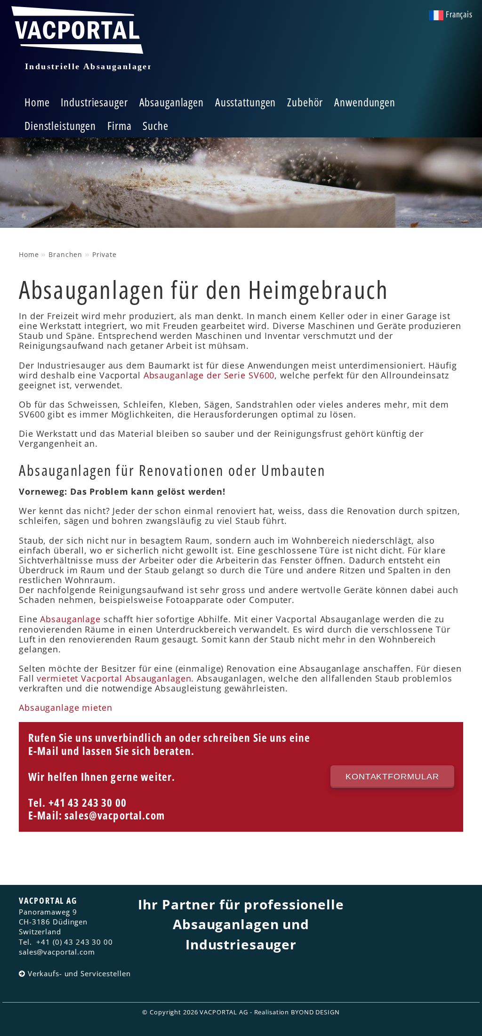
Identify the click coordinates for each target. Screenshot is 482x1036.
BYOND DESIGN (315, 1012)
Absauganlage (70, 619)
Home (37, 102)
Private (104, 254)
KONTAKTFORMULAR (392, 776)
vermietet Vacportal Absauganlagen (114, 678)
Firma (119, 125)
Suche (155, 125)
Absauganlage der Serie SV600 (209, 375)
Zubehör (305, 102)
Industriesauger (94, 102)
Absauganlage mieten (65, 707)
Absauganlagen (171, 102)
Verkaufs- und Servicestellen (74, 973)
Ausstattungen (245, 102)
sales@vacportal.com (114, 815)
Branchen (65, 254)
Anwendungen (364, 102)
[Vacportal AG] (80, 44)
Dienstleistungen (60, 125)
